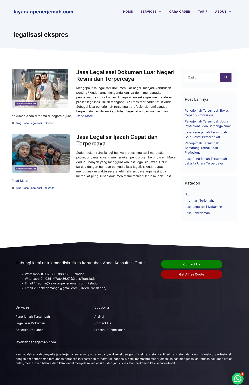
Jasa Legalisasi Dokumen (38, 123)
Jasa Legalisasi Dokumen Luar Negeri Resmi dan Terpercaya (125, 75)
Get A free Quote (191, 274)
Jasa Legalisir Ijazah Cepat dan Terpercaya (117, 140)
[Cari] (225, 77)
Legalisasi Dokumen (30, 323)
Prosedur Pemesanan (109, 330)
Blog (18, 123)
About (221, 11)
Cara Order (179, 11)
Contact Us (191, 264)
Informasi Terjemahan (200, 200)
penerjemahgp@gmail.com (58, 288)
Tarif (202, 11)
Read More (85, 116)
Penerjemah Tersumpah (33, 316)
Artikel (99, 316)
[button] (238, 379)
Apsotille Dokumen (29, 330)
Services (149, 11)
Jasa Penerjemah (197, 213)
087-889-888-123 (57, 274)
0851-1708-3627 (57, 279)
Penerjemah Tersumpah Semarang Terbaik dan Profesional (202, 147)
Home (128, 11)
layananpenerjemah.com (43, 12)
